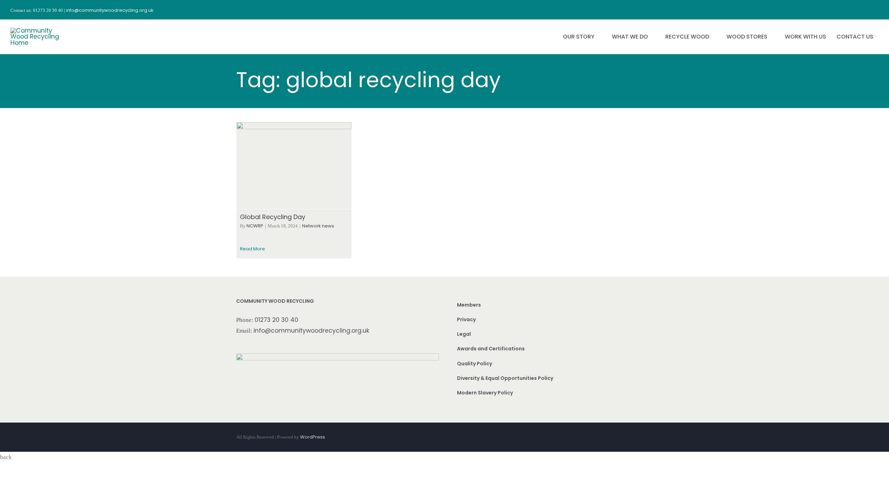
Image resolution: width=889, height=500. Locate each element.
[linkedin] (876, 9)
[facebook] (838, 9)
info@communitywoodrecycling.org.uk (311, 330)
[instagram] (851, 9)
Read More (252, 248)
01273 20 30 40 (276, 320)
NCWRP (255, 226)
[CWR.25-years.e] (36, 30)
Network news (318, 226)
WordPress (312, 437)
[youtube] (863, 9)
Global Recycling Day (272, 216)
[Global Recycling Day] (293, 165)
